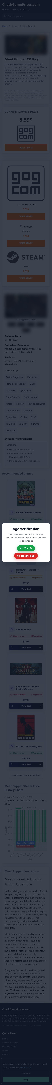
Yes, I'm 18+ (26, 548)
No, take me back (26, 555)
